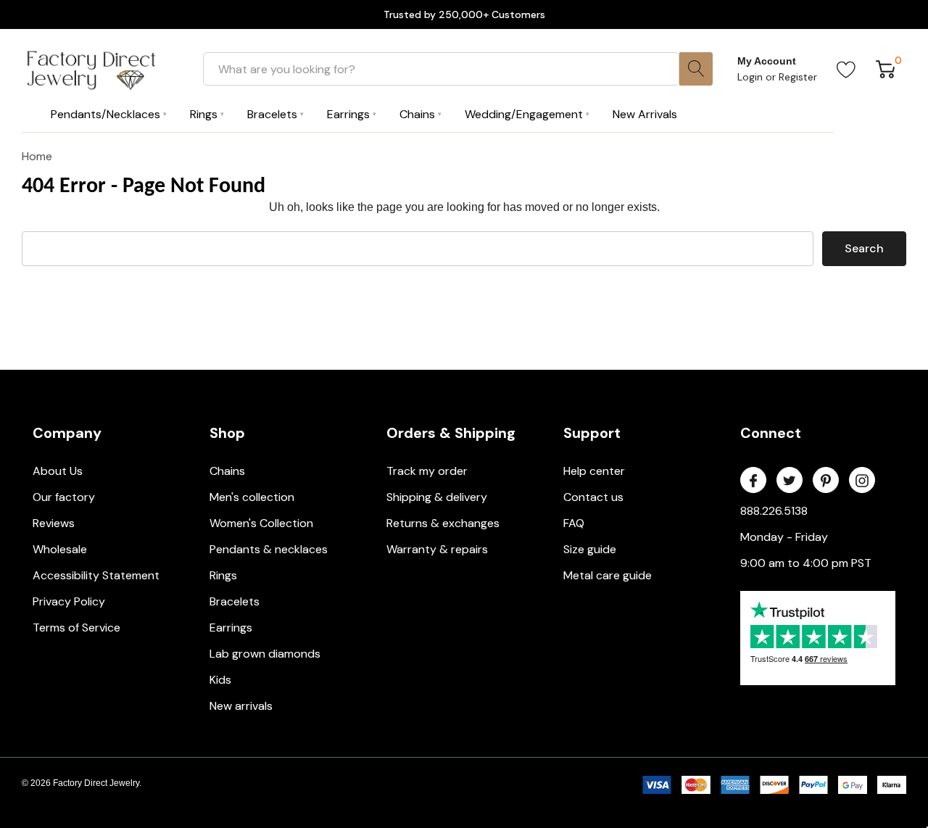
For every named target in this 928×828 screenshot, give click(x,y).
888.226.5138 (774, 510)
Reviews (54, 523)
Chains (227, 471)
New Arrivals (645, 114)
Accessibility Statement (96, 575)
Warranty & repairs (437, 549)
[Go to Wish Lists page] (846, 69)
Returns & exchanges (443, 523)
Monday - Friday (784, 537)
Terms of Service (76, 627)
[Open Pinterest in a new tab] (825, 480)
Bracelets (235, 601)
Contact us (593, 497)
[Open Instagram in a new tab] (862, 480)
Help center (594, 471)
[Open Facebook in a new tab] (753, 480)
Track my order (427, 471)
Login (751, 76)
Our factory (64, 497)
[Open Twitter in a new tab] (789, 480)
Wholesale (60, 549)
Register (798, 76)
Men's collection (252, 497)
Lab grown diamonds (265, 653)
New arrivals (241, 705)
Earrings (231, 627)
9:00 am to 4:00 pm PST (805, 563)
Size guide (589, 549)
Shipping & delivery (436, 497)
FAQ (573, 523)
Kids (220, 679)
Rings (223, 575)
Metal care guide (607, 575)
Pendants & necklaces (269, 549)
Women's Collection (261, 523)
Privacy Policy (69, 601)
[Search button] (696, 69)
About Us (58, 471)
